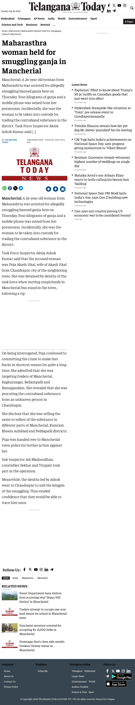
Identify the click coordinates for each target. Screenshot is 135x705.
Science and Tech (12, 24)
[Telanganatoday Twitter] (30, 570)
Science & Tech (79, 691)
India (51, 18)
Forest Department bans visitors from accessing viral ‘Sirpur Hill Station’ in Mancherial (40, 597)
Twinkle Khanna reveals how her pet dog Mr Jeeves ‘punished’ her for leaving (103, 127)
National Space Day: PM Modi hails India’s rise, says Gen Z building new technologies (101, 197)
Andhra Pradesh (80, 686)
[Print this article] (63, 189)
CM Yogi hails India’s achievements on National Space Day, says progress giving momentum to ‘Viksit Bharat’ (102, 143)
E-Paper (129, 21)
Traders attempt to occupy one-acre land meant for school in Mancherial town (43, 613)
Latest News (79, 84)
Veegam (111, 698)
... (54, 24)
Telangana (24, 18)
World (61, 18)
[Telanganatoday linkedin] (46, 570)
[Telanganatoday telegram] (51, 570)
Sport (93, 18)
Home (5, 31)
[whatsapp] (4, 188)
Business (31, 24)
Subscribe (43, 670)
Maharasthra (27, 578)
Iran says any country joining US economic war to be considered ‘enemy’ (102, 213)
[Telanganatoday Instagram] (41, 570)
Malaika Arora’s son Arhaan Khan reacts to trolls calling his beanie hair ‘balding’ (101, 179)
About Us (9, 676)
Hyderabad (7, 18)
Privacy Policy (11, 686)
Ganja (15, 578)
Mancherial (14, 31)
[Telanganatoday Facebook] (24, 570)
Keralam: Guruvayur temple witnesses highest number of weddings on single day (102, 161)
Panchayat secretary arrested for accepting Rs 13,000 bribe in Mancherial (40, 629)
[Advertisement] (34, 536)
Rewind (45, 24)
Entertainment (78, 18)
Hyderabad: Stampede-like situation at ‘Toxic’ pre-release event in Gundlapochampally (102, 111)
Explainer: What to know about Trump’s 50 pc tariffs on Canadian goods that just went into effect (103, 94)
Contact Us (9, 681)
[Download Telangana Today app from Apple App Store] (48, 189)
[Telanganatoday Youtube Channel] (36, 570)
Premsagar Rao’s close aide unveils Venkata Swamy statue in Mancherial (42, 645)
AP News (39, 18)
